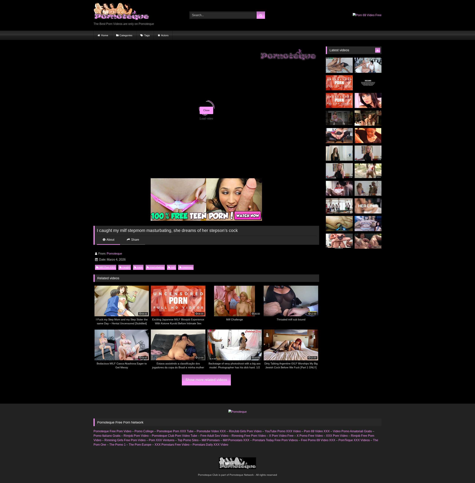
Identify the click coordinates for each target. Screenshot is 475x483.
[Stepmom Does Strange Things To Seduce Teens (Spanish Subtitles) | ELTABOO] (368, 83)
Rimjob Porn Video (136, 435)
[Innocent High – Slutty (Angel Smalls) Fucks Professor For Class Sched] (339, 241)
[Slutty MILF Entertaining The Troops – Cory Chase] (368, 188)
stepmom (187, 267)
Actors (164, 35)
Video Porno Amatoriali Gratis (352, 431)
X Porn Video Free (281, 435)
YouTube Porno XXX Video (283, 431)
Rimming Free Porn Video (249, 435)
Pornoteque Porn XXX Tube (175, 431)
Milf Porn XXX (107, 267)
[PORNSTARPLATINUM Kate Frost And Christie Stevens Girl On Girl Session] (339, 170)
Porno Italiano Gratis (107, 435)
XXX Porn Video (337, 435)
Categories (125, 35)
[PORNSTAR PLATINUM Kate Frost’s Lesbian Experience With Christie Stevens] (368, 153)
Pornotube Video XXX (211, 431)
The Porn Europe (140, 444)
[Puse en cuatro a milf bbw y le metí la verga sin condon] (339, 223)
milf (173, 267)
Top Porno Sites (188, 440)
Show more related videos (206, 380)
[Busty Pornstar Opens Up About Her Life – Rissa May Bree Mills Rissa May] (339, 188)
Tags (147, 35)
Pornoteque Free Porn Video (112, 431)
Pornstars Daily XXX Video (210, 444)
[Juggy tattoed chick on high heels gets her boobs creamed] (368, 118)
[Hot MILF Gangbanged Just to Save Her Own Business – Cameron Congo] (339, 206)
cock (139, 267)
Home (104, 35)
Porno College (144, 431)
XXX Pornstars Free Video (172, 444)
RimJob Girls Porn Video (245, 431)
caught (126, 267)
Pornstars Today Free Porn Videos (275, 440)
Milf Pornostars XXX (236, 440)
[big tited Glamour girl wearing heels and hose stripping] (368, 100)
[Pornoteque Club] (121, 12)
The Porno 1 (117, 444)
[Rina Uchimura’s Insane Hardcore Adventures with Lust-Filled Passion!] (339, 83)
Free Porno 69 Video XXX (318, 440)
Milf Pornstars (211, 440)
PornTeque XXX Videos (354, 440)
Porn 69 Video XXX (317, 431)
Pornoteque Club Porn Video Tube (174, 435)
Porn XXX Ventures (161, 440)
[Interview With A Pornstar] (339, 153)
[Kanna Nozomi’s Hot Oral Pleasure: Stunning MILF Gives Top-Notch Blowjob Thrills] (339, 100)
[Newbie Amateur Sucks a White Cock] (368, 135)
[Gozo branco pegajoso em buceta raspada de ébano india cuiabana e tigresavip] (339, 65)
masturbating (157, 267)
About (110, 239)
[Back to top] (463, 472)
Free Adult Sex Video (214, 435)
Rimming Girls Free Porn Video (125, 440)
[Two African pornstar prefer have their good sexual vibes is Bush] (368, 170)
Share (134, 239)
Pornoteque (114, 253)
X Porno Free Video (310, 435)
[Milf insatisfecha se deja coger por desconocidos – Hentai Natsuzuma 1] (368, 223)
